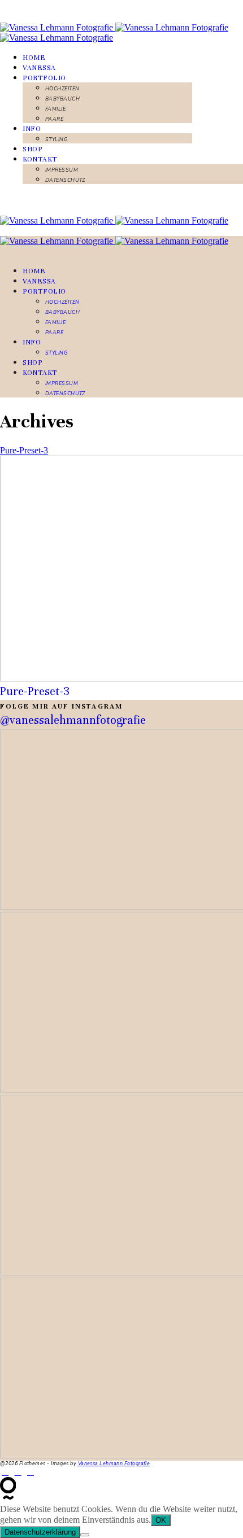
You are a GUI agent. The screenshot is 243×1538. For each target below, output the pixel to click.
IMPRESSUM (61, 170)
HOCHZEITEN (62, 88)
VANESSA (39, 68)
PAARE (54, 119)
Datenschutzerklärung (40, 1532)
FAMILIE (55, 109)
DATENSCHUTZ (65, 180)
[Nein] (84, 1534)
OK (160, 1520)
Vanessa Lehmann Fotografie (114, 1463)
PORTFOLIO (44, 78)
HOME (34, 58)
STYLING (56, 139)
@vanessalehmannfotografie (73, 720)
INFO (32, 129)
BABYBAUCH (62, 98)
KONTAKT (40, 159)
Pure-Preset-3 (24, 450)
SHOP (32, 149)
